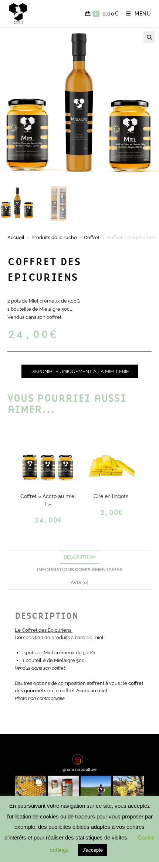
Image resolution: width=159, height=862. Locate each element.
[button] (149, 37)
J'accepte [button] (92, 850)
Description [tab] (80, 557)
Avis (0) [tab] (79, 582)
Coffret (92, 237)
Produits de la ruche (54, 237)
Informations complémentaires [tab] (79, 569)
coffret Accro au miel (83, 690)
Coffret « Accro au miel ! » (48, 500)
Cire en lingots (111, 496)
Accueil (15, 237)
